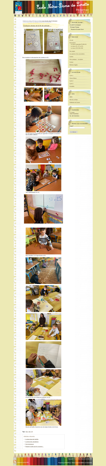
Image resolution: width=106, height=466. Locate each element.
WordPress (68, 462)
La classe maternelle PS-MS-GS (78, 44)
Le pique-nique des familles (31, 439)
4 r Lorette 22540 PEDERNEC (74, 113)
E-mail (71, 126)
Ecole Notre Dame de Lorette (82, 459)
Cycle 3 (71, 83)
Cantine (71, 56)
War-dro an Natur (74, 99)
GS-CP (50, 20)
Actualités (72, 86)
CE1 (27, 431)
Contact (71, 62)
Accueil (71, 40)
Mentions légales (74, 65)
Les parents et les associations (77, 54)
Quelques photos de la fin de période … (37, 26)
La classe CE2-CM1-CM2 (77, 48)
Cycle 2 (71, 81)
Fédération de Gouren (75, 102)
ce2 (43, 20)
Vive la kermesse (29, 444)
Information (54, 20)
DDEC (71, 97)
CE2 (29, 431)
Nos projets (72, 51)
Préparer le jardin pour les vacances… (34, 446)
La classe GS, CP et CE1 (77, 46)
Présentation (73, 42)
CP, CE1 (46, 20)
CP (32, 431)
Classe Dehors (73, 78)
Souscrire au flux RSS (23, 462)
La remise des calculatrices (32, 441)
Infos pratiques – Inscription (76, 59)
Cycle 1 (71, 75)
